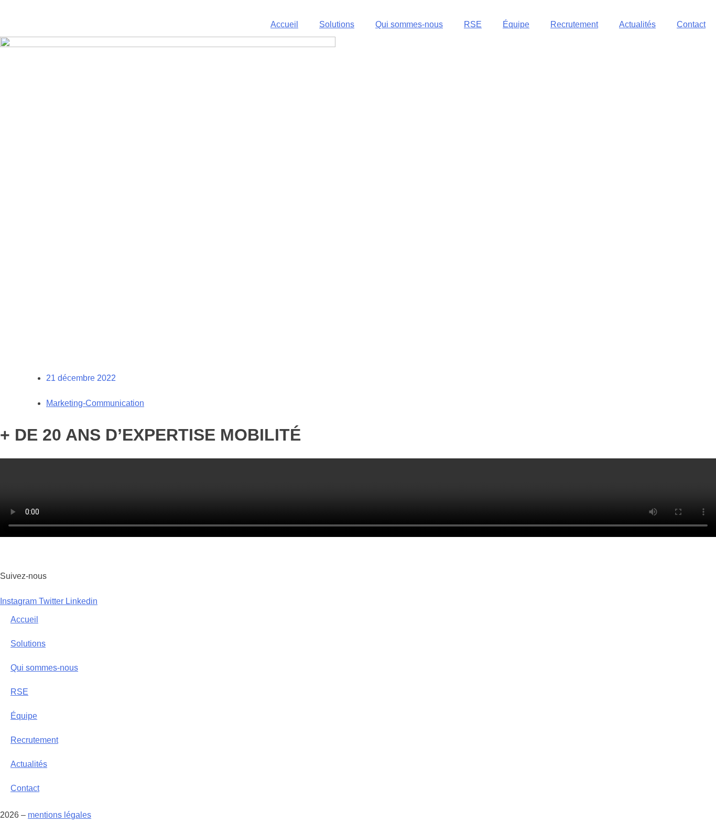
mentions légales (59, 814)
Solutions (336, 24)
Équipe (516, 24)
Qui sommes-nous (409, 24)
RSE (473, 24)
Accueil (284, 24)
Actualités (637, 24)
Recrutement (574, 24)
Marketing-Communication (95, 403)
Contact (691, 24)
